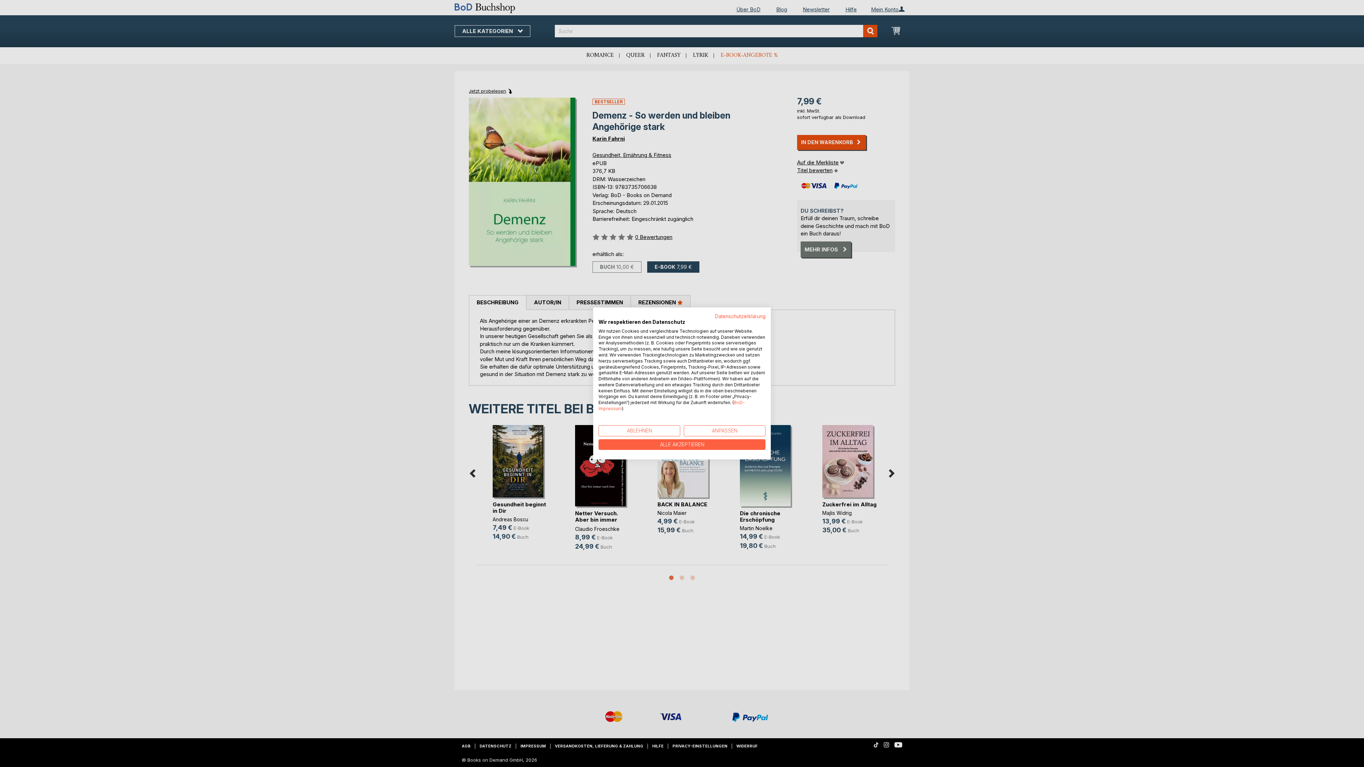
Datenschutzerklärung (740, 316)
